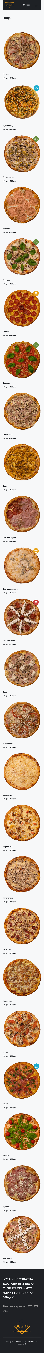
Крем (5, 692)
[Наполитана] (22, 874)
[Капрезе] (22, 359)
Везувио (6, 229)
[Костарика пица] (22, 617)
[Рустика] (22, 1183)
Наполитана (8, 898)
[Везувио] (22, 205)
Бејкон (6, 74)
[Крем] (22, 668)
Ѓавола (6, 332)
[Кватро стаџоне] (22, 514)
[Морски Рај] (22, 822)
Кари (5, 486)
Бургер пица (8, 126)
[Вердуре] (22, 256)
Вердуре (6, 280)
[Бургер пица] (22, 102)
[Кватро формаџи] (22, 565)
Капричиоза (8, 435)
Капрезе (6, 383)
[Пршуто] (22, 1080)
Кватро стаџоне (9, 538)
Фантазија (7, 1258)
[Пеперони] (22, 925)
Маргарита (7, 795)
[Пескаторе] (22, 977)
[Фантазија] (22, 1234)
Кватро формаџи (10, 589)
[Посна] (22, 1028)
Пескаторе (7, 1001)
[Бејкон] (22, 50)
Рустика (6, 1207)
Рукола (6, 1155)
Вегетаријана (8, 177)
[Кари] (22, 462)
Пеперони (7, 949)
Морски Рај (7, 847)
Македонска (8, 743)
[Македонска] (22, 719)
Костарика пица (9, 640)
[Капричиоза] (22, 411)
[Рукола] (22, 1131)
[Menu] (36, 5)
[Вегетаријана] (22, 153)
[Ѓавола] (22, 308)
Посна (5, 1052)
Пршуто (6, 1104)
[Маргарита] (22, 771)
